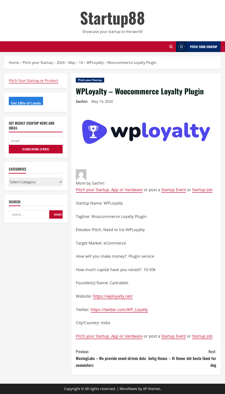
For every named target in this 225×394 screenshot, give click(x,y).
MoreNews (128, 388)
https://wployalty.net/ (113, 296)
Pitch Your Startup (203, 46)
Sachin (82, 101)
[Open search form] (171, 46)
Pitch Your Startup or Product (33, 80)
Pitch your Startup (90, 80)
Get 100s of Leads (26, 103)
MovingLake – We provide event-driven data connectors (111, 358)
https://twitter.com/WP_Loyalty (119, 309)
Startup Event (173, 189)
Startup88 (112, 17)
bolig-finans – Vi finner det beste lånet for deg (182, 358)
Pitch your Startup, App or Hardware (109, 189)
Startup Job (202, 189)
